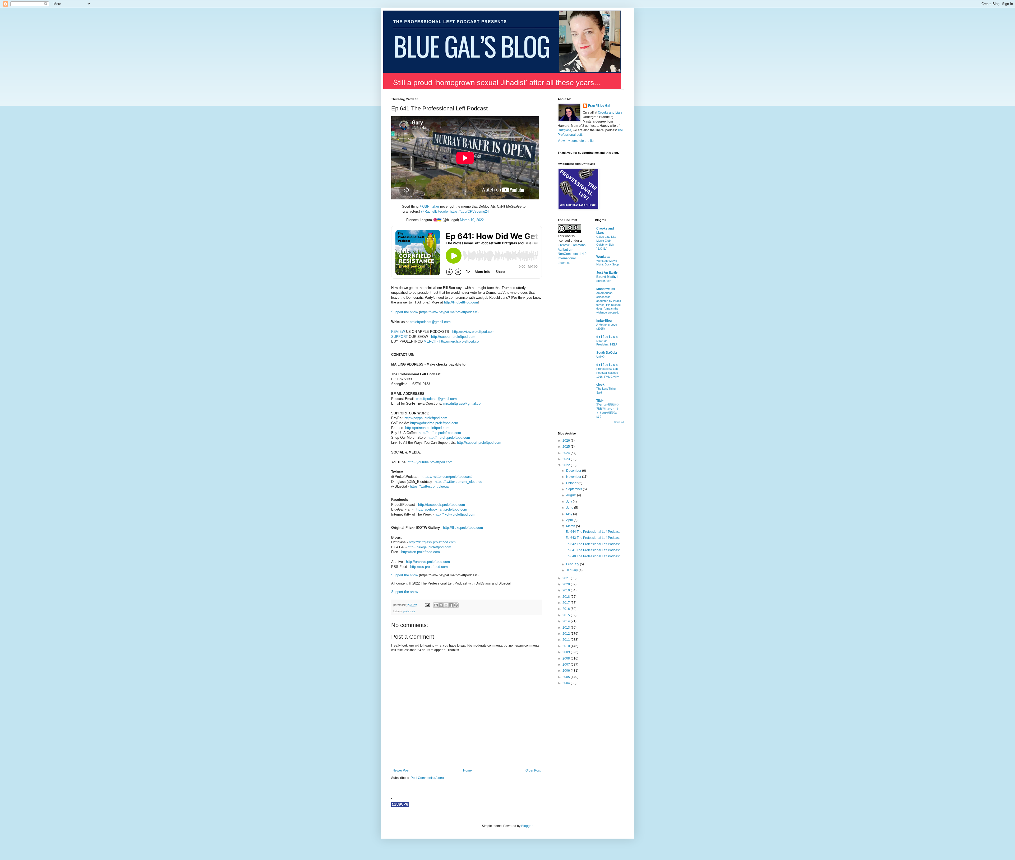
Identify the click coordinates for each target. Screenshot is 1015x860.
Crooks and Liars (610, 112)
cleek (600, 384)
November (574, 477)
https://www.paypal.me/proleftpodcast (448, 312)
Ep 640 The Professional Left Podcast (593, 556)
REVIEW (398, 332)
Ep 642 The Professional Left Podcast (593, 544)
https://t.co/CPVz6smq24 (469, 211)
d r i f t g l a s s (607, 337)
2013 (566, 627)
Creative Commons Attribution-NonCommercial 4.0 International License (572, 254)
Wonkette (603, 257)
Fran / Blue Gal (599, 106)
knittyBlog (604, 320)
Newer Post (401, 770)
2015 (566, 615)
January (572, 570)
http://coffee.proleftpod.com (440, 433)
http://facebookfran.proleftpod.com (440, 509)
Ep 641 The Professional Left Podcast (593, 550)
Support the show (404, 312)
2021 (566, 578)
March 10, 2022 (472, 220)
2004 (566, 683)
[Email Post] (427, 604)
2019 (566, 590)
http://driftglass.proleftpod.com (432, 542)
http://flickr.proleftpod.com (463, 528)
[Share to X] (446, 605)
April (570, 520)
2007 (566, 664)
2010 (566, 646)
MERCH (430, 341)
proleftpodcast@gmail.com (430, 322)
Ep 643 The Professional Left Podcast (593, 538)
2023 (566, 459)
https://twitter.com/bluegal (429, 486)
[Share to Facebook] (451, 605)
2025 (566, 446)
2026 (566, 440)
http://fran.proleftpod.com (420, 552)
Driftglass (564, 130)
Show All (619, 422)
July (569, 501)
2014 (566, 621)
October (572, 483)
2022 (566, 465)
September (574, 489)
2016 (566, 609)
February (573, 564)
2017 (566, 603)
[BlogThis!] (441, 605)
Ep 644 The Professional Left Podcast (593, 532)
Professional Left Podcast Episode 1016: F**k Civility (607, 372)
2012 (566, 633)
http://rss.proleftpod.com (429, 567)
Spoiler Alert (603, 280)
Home (467, 770)
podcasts (409, 611)
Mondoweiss (605, 289)
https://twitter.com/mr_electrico (458, 482)
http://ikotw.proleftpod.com (455, 514)
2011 (566, 640)
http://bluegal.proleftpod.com (429, 547)
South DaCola (606, 352)
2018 (566, 597)
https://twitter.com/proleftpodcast (447, 477)
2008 (566, 658)
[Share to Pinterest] (456, 605)
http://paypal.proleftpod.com (425, 418)
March (571, 526)
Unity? (600, 356)
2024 (566, 453)
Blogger (526, 826)
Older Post (533, 770)
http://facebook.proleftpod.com (441, 505)
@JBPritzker (429, 206)
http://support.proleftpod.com (453, 337)
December (574, 471)
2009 (566, 652)
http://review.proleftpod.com (473, 332)
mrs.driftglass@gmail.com (463, 403)
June (570, 508)
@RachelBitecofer (435, 211)
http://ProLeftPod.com (461, 302)
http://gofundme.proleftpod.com (434, 423)
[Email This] (436, 605)
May (569, 514)
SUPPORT (399, 337)
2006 (566, 670)
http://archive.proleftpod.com (428, 562)
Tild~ (599, 401)
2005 (566, 677)
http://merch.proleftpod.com (460, 341)
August (571, 495)
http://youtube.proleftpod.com (430, 462)
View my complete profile (576, 141)
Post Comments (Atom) (427, 778)
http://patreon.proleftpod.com (427, 428)
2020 (566, 584)
